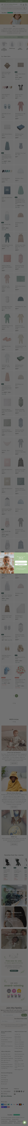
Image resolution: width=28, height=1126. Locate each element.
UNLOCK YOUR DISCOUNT (21, 564)
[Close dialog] (27, 553)
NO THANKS (21, 566)
